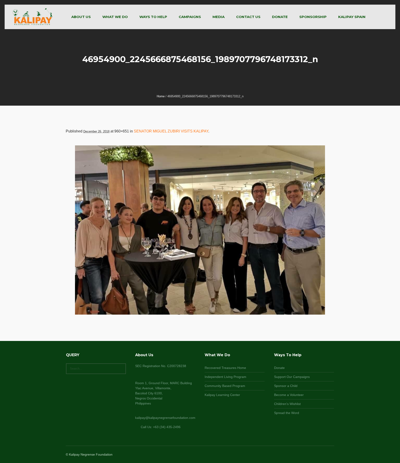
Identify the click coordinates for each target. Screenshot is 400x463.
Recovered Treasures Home (225, 368)
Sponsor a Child (285, 386)
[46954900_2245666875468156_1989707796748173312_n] (200, 230)
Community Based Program (225, 386)
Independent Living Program (225, 377)
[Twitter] (325, 454)
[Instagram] (320, 454)
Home (161, 96)
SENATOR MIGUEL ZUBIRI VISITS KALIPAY (171, 131)
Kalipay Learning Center (222, 395)
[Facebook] (314, 454)
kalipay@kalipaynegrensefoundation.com (165, 418)
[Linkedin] (308, 454)
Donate (279, 368)
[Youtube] (331, 454)
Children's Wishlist (287, 404)
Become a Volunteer (289, 395)
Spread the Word (286, 413)
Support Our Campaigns (292, 377)
